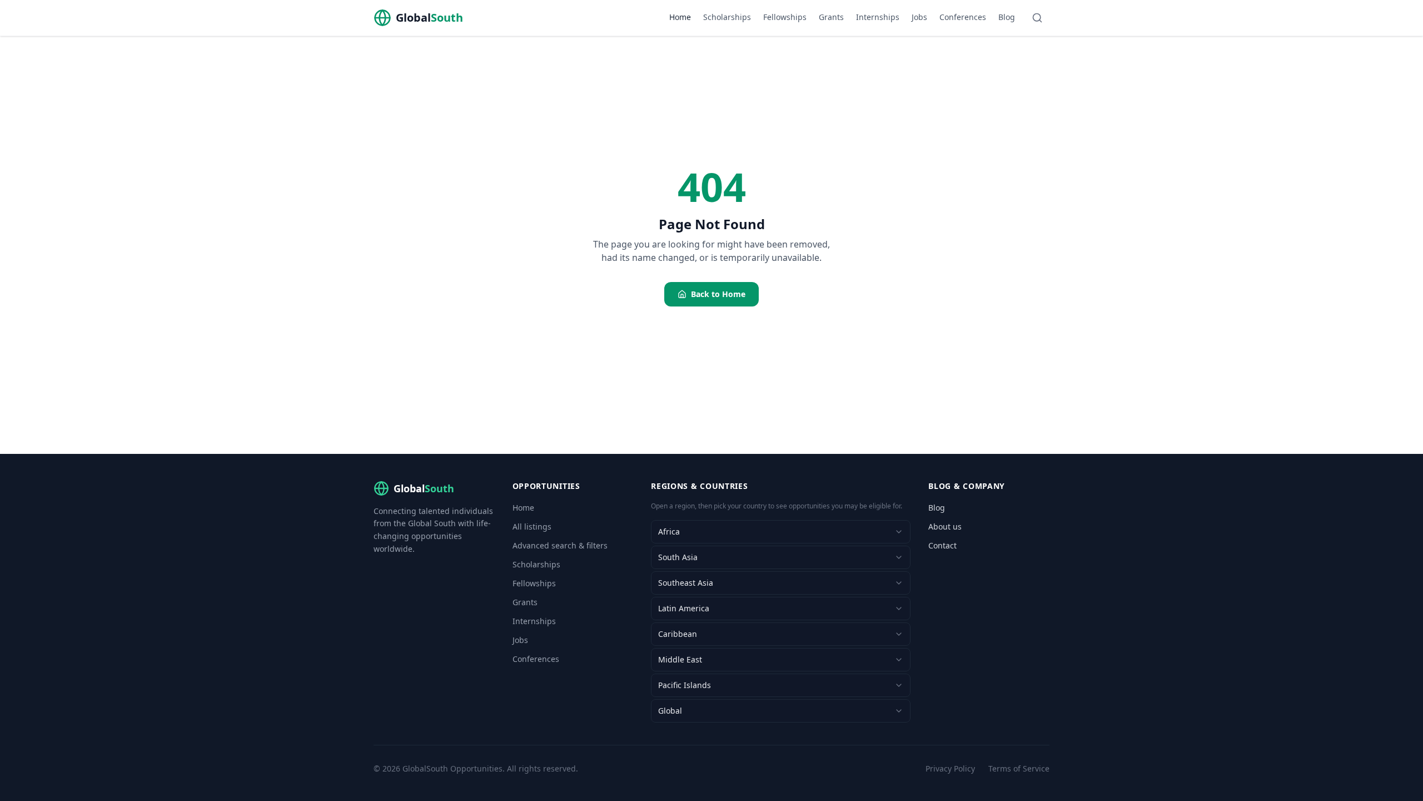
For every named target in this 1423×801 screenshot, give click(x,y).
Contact (942, 545)
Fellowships (785, 17)
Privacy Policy (950, 768)
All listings (532, 526)
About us (945, 526)
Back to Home (718, 294)
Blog (1006, 17)
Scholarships (727, 17)
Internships (877, 17)
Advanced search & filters (560, 545)
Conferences (962, 17)
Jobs (919, 17)
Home (680, 17)
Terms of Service (1018, 768)
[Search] (1037, 18)
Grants (831, 17)
